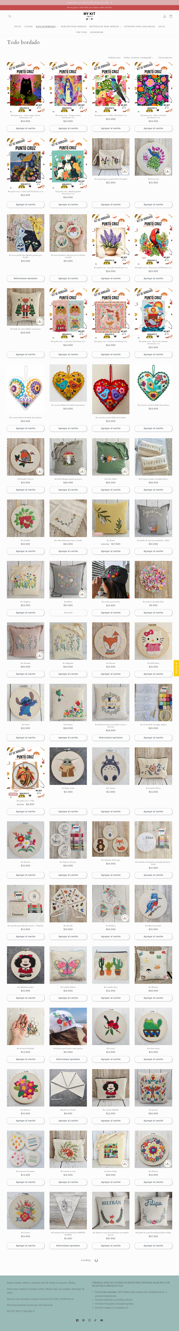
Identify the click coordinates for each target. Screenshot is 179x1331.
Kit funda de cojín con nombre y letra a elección (110, 726)
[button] (10, 16)
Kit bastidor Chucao (26, 479)
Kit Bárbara (111, 926)
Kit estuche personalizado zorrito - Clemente (25, 926)
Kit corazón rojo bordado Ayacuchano (111, 418)
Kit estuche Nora (111, 987)
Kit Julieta (68, 602)
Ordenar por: (114, 58)
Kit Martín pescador (153, 926)
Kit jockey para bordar (111, 602)
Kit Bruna (111, 540)
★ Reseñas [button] (176, 668)
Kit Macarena (153, 1296)
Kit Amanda (25, 663)
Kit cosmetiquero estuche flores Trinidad (111, 179)
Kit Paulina (68, 725)
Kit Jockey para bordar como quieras (68, 1048)
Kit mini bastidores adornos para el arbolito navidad (68, 256)
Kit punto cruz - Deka (25, 801)
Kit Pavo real (153, 179)
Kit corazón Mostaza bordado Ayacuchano (68, 405)
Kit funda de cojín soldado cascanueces (25, 329)
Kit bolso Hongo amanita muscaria (68, 479)
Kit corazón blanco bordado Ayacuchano (25, 418)
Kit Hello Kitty (153, 663)
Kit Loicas (111, 1048)
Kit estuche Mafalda (111, 1110)
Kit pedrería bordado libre (153, 602)
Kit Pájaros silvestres (68, 862)
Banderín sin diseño (68, 1110)
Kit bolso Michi (111, 479)
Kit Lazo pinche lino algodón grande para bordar (25, 256)
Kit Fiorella (68, 926)
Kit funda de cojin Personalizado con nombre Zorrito (111, 1234)
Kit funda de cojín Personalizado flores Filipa (153, 1233)
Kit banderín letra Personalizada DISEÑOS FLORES (68, 1234)
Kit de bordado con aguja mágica (153, 725)
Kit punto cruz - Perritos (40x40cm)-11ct (110, 341)
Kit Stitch (25, 725)
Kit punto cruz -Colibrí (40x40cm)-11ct (111, 115)
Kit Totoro (110, 788)
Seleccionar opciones (25, 278)
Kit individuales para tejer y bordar (68, 540)
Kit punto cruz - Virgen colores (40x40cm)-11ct (68, 116)
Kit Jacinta (153, 1110)
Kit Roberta (153, 1171)
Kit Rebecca (25, 1110)
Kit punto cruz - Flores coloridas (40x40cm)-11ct (153, 116)
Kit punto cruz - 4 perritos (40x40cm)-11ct (68, 341)
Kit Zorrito (110, 663)
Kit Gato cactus (153, 1048)
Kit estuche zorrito (68, 1171)
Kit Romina (25, 862)
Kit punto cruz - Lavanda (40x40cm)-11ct (110, 268)
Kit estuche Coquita (25, 1296)
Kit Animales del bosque (110, 860)
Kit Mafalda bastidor (25, 987)
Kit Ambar (68, 1296)
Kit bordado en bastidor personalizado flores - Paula (153, 863)
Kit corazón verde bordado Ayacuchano (153, 405)
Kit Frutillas (25, 540)
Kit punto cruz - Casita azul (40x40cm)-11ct (25, 191)
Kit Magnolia (68, 663)
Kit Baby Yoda (68, 788)
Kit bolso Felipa (111, 1171)
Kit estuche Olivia (153, 788)
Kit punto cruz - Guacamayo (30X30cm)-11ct (153, 268)
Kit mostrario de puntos (25, 1171)
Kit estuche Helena (68, 987)
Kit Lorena (25, 1233)
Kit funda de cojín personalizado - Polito (153, 540)
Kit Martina (153, 987)
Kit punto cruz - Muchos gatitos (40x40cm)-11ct (68, 192)
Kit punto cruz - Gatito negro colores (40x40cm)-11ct (25, 116)
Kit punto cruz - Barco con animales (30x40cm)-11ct (153, 342)
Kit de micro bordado (25, 1048)
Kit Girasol (110, 1296)
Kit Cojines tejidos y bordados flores (153, 479)
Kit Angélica (26, 602)
